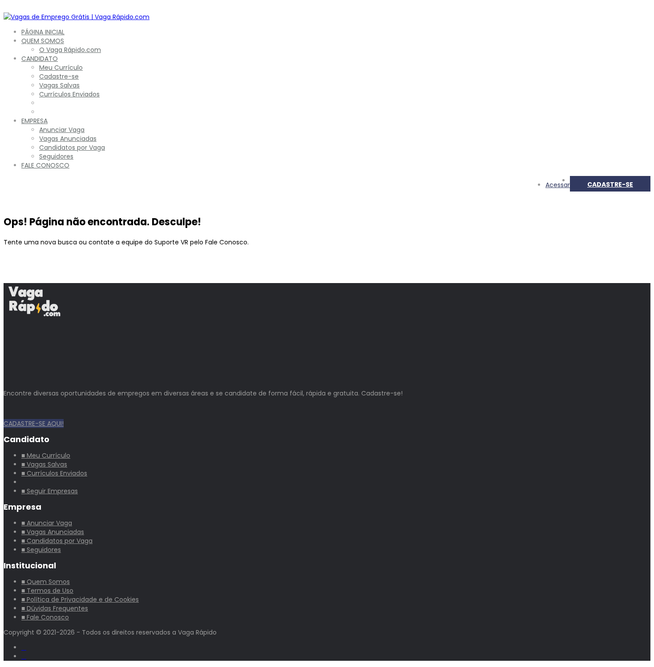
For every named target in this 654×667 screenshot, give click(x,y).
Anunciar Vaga (62, 129)
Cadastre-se (59, 76)
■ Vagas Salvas (44, 464)
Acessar (557, 184)
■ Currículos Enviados (54, 473)
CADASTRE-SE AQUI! (34, 423)
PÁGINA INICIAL (43, 32)
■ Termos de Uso (47, 590)
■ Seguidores (41, 549)
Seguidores (56, 156)
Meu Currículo (61, 67)
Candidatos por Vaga (72, 147)
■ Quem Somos (45, 581)
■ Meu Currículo (45, 455)
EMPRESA (34, 120)
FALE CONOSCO (45, 165)
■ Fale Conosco (45, 617)
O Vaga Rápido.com (70, 49)
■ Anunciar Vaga (46, 523)
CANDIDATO (39, 58)
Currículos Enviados (69, 94)
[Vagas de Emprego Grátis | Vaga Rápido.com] (76, 16)
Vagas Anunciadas (68, 138)
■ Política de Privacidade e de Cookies (80, 599)
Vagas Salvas (59, 85)
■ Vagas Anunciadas (52, 531)
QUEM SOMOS (42, 40)
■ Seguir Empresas (49, 491)
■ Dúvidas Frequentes (54, 608)
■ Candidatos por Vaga (57, 540)
